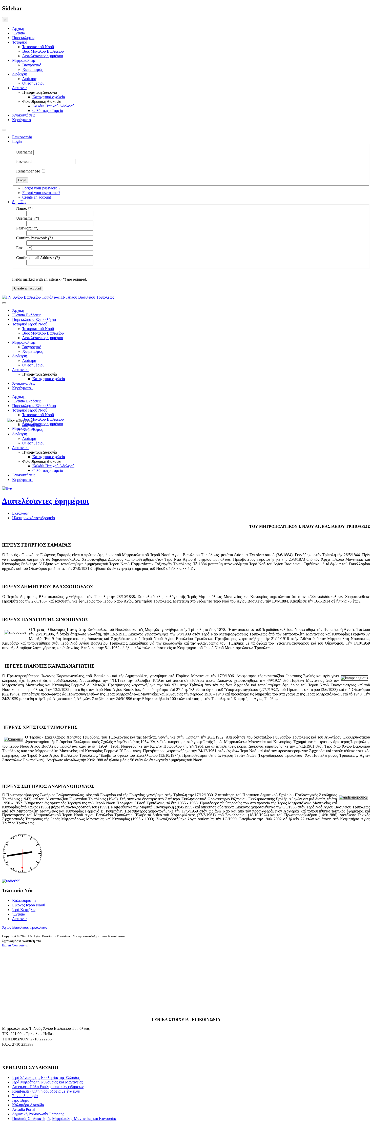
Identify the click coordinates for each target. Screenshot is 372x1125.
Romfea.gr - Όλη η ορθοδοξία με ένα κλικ (46, 1091)
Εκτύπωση (20, 513)
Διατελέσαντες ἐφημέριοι (45, 501)
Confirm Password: (31, 238)
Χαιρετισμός (32, 69)
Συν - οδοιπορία (25, 1096)
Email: (21, 248)
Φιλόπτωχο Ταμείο (47, 110)
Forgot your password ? (41, 188)
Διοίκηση (19, 74)
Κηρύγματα (21, 120)
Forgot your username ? (41, 192)
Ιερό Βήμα (20, 1100)
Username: (24, 218)
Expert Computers (14, 945)
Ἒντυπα (18, 33)
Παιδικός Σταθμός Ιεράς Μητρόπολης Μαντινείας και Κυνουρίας (64, 1118)
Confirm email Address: (35, 258)
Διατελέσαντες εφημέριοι (42, 56)
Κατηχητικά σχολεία (48, 97)
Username (24, 152)
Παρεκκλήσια (23, 37)
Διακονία (19, 88)
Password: (24, 228)
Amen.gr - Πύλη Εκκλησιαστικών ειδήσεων (48, 1086)
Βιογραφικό (31, 65)
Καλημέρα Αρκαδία (28, 1105)
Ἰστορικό (19, 42)
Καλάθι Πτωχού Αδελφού (53, 106)
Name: (21, 208)
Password (24, 161)
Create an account (36, 197)
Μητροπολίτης (23, 60)
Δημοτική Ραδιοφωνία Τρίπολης (38, 1114)
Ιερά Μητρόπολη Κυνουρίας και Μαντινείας (47, 1082)
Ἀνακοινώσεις (23, 115)
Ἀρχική (18, 28)
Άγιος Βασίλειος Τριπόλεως (24, 927)
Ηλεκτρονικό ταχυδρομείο (33, 518)
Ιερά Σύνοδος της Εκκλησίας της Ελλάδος (46, 1077)
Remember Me (28, 171)
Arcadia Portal (23, 1109)
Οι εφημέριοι (33, 83)
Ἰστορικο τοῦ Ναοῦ (38, 47)
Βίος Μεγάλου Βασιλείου (43, 51)
